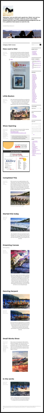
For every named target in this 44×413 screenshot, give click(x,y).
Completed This (10, 178)
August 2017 (34, 88)
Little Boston (8, 96)
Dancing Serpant (10, 291)
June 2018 (33, 81)
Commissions (34, 147)
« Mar (34, 134)
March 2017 (33, 93)
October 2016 (34, 97)
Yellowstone (34, 155)
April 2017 (33, 92)
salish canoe (4, 348)
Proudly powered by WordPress (31, 407)
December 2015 (34, 102)
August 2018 (34, 79)
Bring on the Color (34, 146)
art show (4, 345)
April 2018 (33, 82)
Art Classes (33, 144)
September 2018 (34, 78)
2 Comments (4, 184)
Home (11, 59)
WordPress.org (34, 117)
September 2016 (34, 98)
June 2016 (33, 101)
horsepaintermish (34, 63)
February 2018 (34, 84)
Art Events (4, 53)
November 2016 (34, 96)
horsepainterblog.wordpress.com (8, 25)
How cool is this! (10, 49)
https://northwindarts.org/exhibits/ (19, 138)
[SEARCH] (40, 44)
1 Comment (4, 219)
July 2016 (33, 100)
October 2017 (34, 87)
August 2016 (34, 99)
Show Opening (9, 126)
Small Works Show (11, 338)
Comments (34, 116)
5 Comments (4, 55)
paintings (6, 134)
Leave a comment (5, 138)
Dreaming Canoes (11, 245)
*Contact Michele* (35, 141)
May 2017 (33, 91)
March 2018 (33, 83)
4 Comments (4, 102)
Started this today (11, 214)
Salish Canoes (5, 218)
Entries (34, 115)
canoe (6, 345)
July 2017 (33, 89)
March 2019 (33, 74)
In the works (8, 379)
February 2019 (34, 75)
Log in (33, 114)
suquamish (4, 349)
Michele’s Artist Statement (36, 150)
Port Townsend (5, 135)
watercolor (4, 350)
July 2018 (33, 80)
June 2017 (33, 90)
